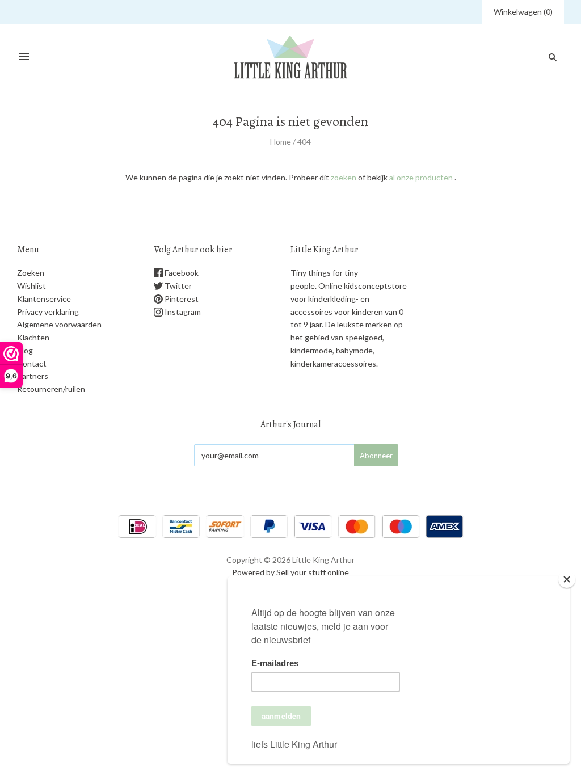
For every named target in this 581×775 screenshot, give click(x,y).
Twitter (177, 285)
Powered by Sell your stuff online (290, 572)
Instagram (182, 312)
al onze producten (421, 177)
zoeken (343, 177)
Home (280, 141)
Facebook (181, 272)
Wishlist (31, 285)
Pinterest (181, 299)
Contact (32, 363)
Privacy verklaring (48, 312)
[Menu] (24, 57)
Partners (32, 376)
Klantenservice (44, 299)
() (523, 11)
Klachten (33, 337)
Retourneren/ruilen (51, 389)
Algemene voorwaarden (59, 324)
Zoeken (30, 272)
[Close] (566, 579)
